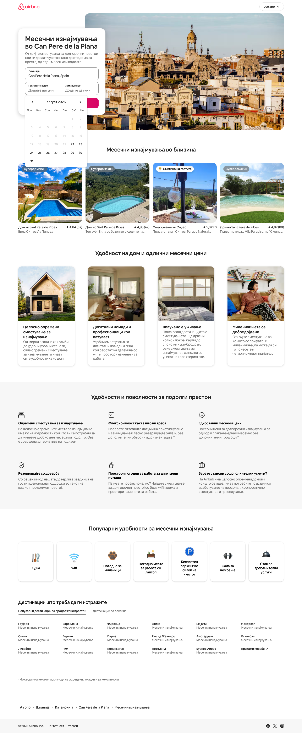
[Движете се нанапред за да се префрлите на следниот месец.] (80, 102)
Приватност (56, 726)
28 (64, 153)
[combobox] (61, 75)
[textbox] (43, 90)
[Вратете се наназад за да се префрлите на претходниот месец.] (32, 102)
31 (31, 161)
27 (56, 153)
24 (31, 153)
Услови (73, 726)
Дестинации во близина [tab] (109, 611)
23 (80, 144)
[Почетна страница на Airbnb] (28, 6)
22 (72, 144)
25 (40, 153)
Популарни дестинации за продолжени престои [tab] (52, 611)
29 (72, 153)
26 (48, 153)
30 (80, 153)
